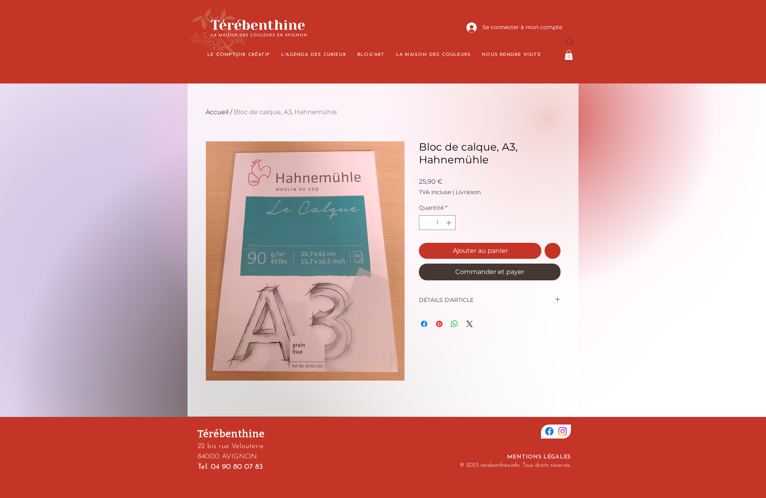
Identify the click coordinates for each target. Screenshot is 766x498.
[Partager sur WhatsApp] (454, 324)
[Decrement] (425, 223)
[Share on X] (469, 324)
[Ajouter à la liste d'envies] (553, 251)
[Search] (570, 42)
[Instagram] (562, 431)
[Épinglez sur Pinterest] (439, 324)
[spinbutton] (437, 223)
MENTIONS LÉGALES (539, 457)
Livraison (468, 192)
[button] (569, 55)
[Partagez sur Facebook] (424, 324)
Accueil (217, 112)
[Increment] (449, 223)
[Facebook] (549, 431)
